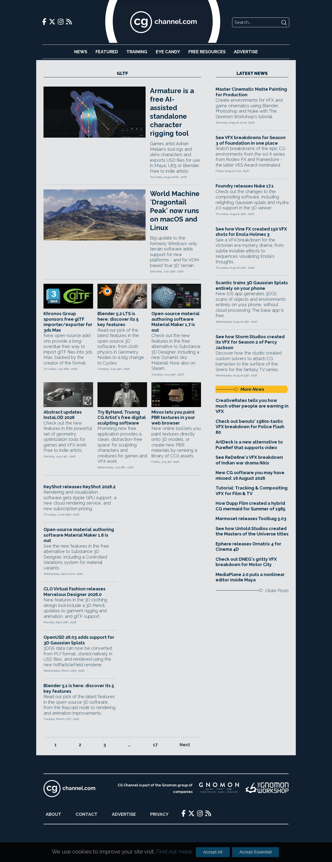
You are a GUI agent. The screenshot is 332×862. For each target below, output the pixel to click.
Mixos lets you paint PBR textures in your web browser (173, 417)
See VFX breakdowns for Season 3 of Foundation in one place (251, 140)
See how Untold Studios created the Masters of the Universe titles (252, 531)
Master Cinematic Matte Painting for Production (251, 92)
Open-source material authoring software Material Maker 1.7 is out (175, 322)
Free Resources (207, 51)
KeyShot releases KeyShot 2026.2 (79, 486)
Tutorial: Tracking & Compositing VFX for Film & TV (252, 490)
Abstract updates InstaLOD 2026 (63, 414)
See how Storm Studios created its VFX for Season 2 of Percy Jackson (250, 342)
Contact (86, 814)
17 (155, 744)
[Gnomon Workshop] (266, 788)
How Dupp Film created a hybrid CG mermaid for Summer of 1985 (250, 506)
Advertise (246, 51)
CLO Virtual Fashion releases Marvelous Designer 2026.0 (74, 591)
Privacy (159, 814)
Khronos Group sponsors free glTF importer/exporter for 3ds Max (68, 322)
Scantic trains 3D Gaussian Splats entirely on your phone (252, 285)
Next (185, 744)
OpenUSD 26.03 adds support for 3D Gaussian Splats (79, 640)
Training (136, 51)
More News (252, 389)
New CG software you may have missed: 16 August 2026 (250, 475)
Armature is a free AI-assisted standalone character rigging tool (172, 112)
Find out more (174, 851)
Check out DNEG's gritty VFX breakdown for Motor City (246, 562)
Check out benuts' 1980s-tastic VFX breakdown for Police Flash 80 (250, 427)
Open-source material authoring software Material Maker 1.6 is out (79, 535)
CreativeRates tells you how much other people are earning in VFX (252, 406)
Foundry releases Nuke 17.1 (245, 185)
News (80, 51)
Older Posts (276, 590)
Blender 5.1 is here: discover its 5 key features (79, 688)
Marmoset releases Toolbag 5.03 (251, 518)
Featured (107, 51)
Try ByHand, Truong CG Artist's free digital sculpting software (121, 417)
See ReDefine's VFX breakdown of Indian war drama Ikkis (249, 460)
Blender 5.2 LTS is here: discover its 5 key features (118, 319)
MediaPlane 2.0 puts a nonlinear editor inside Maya (250, 577)
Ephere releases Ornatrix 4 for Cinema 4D (248, 546)
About (53, 814)
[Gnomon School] (219, 788)
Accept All (212, 852)
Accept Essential (255, 852)
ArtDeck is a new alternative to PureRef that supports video (249, 444)
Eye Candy (168, 51)
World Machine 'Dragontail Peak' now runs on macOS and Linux (175, 211)
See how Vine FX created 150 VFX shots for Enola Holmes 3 (251, 231)
